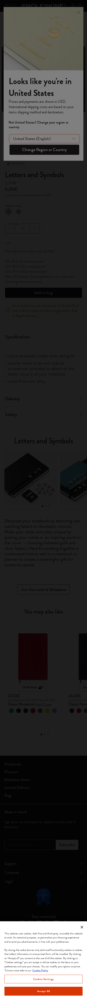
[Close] (82, 927)
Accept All (43, 991)
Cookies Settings (43, 979)
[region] (43, 960)
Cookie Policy (40, 970)
